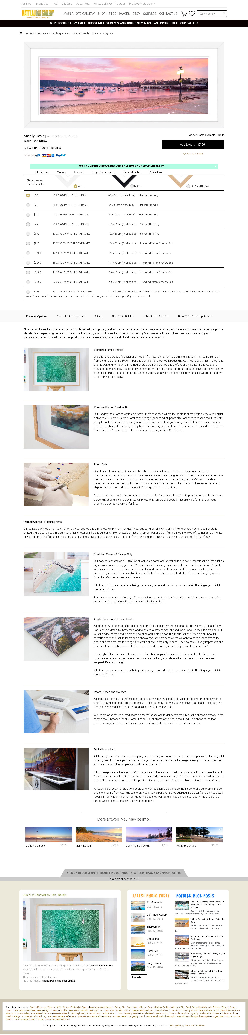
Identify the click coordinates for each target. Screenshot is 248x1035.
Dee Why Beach (131, 1013)
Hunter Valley (23, 1013)
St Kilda (63, 1010)
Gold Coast (214, 1013)
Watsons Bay (162, 1013)
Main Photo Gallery (79, 13)
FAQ (55, 3)
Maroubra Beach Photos (32, 1019)
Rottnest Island (29, 1016)
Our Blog (26, 3)
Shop (102, 13)
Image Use (41, 3)
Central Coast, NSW (89, 1010)
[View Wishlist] (192, 14)
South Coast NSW (222, 1010)
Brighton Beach (51, 1010)
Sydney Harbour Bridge (158, 1007)
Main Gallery (42, 33)
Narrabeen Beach (34, 1010)
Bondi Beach (192, 1007)
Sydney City (120, 1007)
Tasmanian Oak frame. (100, 965)
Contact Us (168, 13)
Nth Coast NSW (107, 1010)
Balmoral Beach (220, 1007)
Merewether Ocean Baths (90, 1016)
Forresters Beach (61, 1013)
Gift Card (67, 3)
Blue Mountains (122, 1010)
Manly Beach (205, 1007)
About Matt (82, 3)
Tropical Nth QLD (162, 1010)
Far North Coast (93, 1013)
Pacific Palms (108, 1013)
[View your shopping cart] (184, 13)
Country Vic (188, 1010)
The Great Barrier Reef (58, 1016)
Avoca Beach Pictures (41, 1013)
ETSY (136, 13)
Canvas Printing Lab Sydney (76, 1007)
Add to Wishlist (195, 153)
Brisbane (204, 1013)
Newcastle (74, 1010)
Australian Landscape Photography (193, 1016)
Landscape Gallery (61, 33)
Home (29, 33)
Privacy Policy (176, 1025)
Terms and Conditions (194, 1025)
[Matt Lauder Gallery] (38, 14)
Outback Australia (203, 1010)
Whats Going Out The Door (109, 3)
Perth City (41, 1016)
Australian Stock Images (101, 1007)
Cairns (73, 1016)
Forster (119, 1013)
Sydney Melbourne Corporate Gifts (46, 1007)
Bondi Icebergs (13, 1016)
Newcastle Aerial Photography (184, 1013)
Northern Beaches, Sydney (86, 33)
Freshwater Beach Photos (57, 1019)
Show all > (136, 977)
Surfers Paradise (229, 1013)
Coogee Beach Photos (221, 1016)
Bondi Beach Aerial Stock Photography (158, 1016)
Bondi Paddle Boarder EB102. (59, 980)
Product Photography (142, 3)
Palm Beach (19, 1010)
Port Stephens (77, 1013)
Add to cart (193, 144)
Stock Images (119, 13)
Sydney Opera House (136, 1007)
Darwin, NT (177, 1010)
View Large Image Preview (43, 148)
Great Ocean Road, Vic (142, 1010)
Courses (149, 13)
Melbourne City (177, 1007)
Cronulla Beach (147, 1013)
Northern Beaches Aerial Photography (120, 1016)
